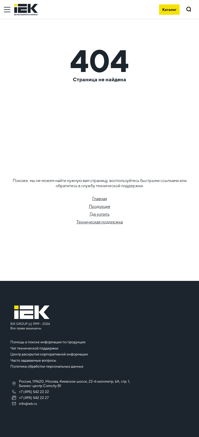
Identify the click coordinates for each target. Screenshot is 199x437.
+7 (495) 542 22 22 (34, 392)
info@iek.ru (28, 404)
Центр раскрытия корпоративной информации (49, 354)
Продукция (99, 206)
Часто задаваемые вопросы (33, 360)
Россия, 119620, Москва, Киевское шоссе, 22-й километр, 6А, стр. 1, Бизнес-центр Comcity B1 (74, 383)
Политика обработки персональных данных (46, 366)
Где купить (100, 214)
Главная (99, 198)
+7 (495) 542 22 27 (34, 398)
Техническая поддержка (99, 222)
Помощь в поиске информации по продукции (48, 342)
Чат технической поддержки (34, 348)
